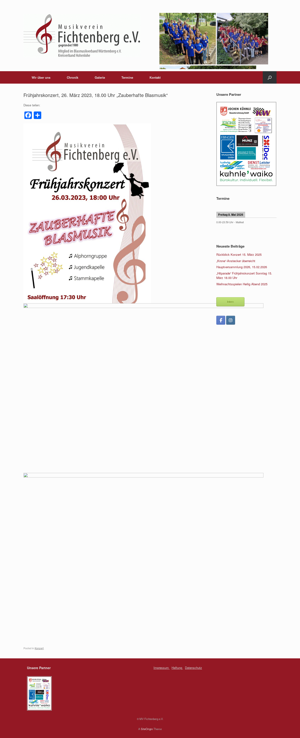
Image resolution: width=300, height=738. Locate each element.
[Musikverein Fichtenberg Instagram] (230, 320)
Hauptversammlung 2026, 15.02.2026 (241, 267)
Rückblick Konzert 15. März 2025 (239, 254)
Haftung (177, 667)
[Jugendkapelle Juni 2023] (188, 63)
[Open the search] (270, 77)
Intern (230, 302)
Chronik (72, 77)
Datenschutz (193, 667)
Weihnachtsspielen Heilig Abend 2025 (241, 284)
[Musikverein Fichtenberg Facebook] (220, 320)
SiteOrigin (147, 729)
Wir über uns (41, 77)
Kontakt (155, 77)
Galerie (100, 77)
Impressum (162, 667)
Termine (127, 77)
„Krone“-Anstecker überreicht (235, 261)
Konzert (39, 648)
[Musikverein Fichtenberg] (82, 36)
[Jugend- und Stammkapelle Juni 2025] (242, 63)
